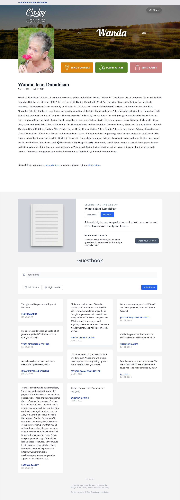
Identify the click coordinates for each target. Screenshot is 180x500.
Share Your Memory (147, 240)
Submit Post (149, 287)
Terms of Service (97, 487)
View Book (91, 214)
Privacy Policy (82, 487)
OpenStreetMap (93, 492)
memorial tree (52, 165)
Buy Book (107, 214)
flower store (94, 165)
